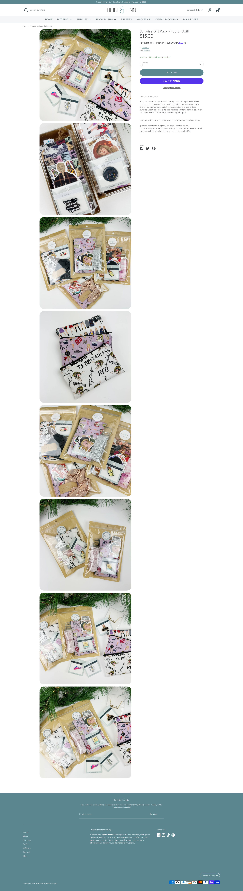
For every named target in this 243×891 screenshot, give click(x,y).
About (25, 836)
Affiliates (27, 848)
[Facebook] (158, 835)
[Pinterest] (173, 835)
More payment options (172, 88)
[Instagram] (163, 835)
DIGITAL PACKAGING (166, 19)
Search (26, 832)
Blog (25, 856)
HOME (48, 19)
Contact (26, 852)
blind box (147, 51)
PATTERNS (63, 19)
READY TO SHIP (104, 19)
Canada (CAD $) (193, 10)
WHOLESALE (144, 19)
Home (25, 26)
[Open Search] (26, 10)
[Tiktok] (168, 835)
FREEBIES (126, 19)
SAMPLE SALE (190, 19)
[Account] (210, 10)
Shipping (27, 840)
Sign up (153, 814)
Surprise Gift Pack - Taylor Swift (41, 26)
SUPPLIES (82, 19)
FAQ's (25, 844)
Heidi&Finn (145, 48)
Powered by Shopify (50, 884)
